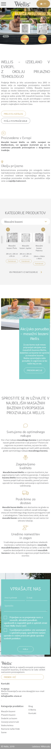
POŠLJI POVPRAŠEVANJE (15, 120)
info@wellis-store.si (11, 696)
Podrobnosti (12, 261)
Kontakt (32, 713)
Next (43, 229)
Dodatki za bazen (9, 718)
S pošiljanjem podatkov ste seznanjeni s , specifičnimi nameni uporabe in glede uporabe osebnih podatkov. (25, 634)
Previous (8, 229)
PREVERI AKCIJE (34, 370)
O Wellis (32, 709)
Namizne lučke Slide (10, 729)
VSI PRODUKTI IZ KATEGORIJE (23, 272)
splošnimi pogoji (18, 632)
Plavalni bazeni (8, 715)
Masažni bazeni (8, 711)
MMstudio (45, 746)
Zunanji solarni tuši (10, 722)
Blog (30, 706)
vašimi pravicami (22, 635)
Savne (4, 732)
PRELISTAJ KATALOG (13, 113)
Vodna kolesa (7, 725)
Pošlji (25, 649)
